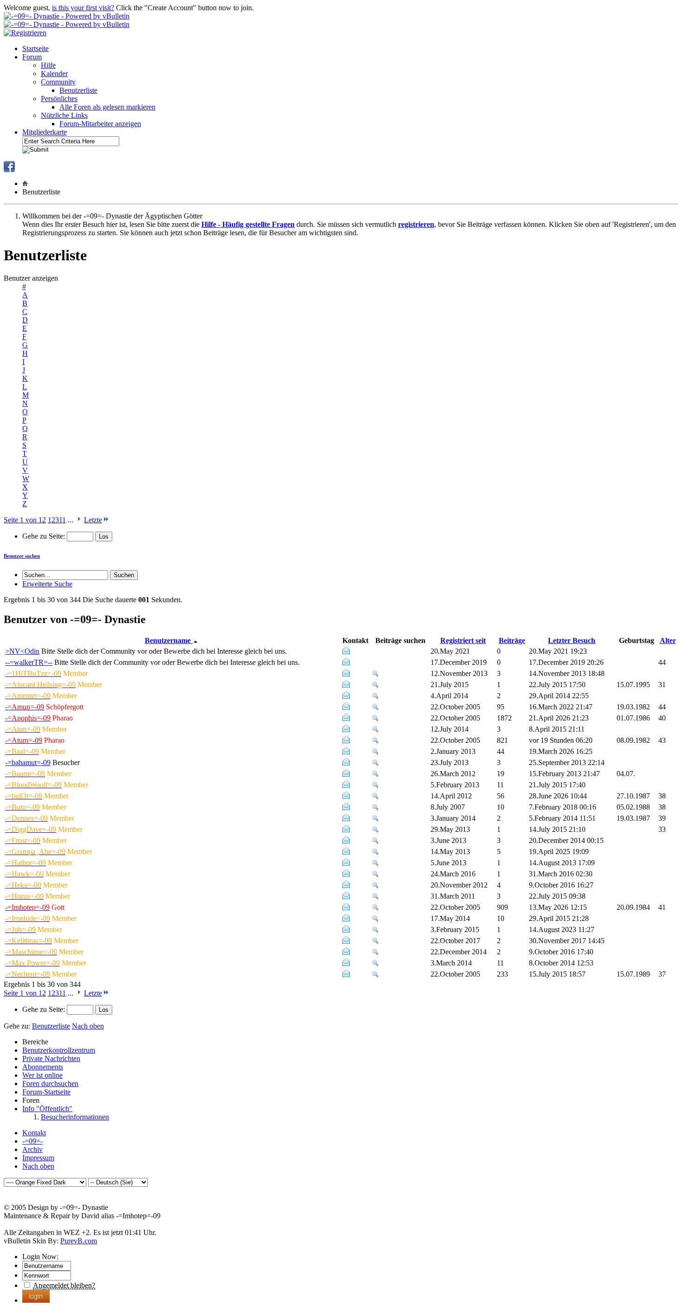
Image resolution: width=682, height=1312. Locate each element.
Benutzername (169, 640)
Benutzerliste (78, 90)
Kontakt (34, 1133)
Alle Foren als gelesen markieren (107, 107)
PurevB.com (78, 1241)
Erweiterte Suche (47, 584)
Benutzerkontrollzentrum (58, 1050)
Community (58, 82)
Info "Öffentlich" (47, 1109)
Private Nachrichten (51, 1058)
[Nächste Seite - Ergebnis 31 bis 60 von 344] (78, 520)
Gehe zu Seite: (44, 536)
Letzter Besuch (571, 640)
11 (62, 520)
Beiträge (512, 640)
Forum (32, 57)
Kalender (54, 73)
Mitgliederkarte (44, 132)
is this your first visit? (83, 8)
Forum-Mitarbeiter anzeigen (100, 124)
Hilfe (48, 65)
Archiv (32, 1149)
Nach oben (88, 1026)
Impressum (38, 1158)
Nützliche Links (64, 115)
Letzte (93, 520)
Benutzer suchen (22, 556)
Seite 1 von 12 (25, 520)
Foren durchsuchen (50, 1083)
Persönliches (59, 99)
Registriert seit (463, 640)
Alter (668, 640)
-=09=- (32, 1141)
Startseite (35, 48)
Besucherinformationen (75, 1117)
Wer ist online (42, 1075)
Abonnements (42, 1067)
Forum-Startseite (46, 1092)
